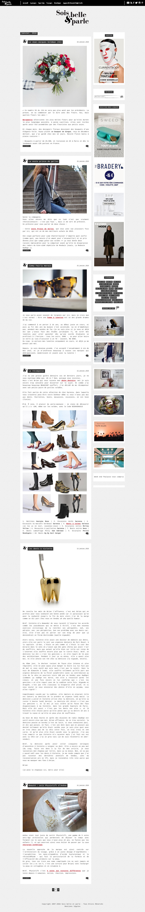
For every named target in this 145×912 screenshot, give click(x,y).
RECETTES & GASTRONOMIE (103, 300)
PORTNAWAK (113, 297)
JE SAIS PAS (118, 288)
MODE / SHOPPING (114, 295)
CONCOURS (116, 284)
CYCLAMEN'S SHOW (105, 286)
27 (87, 250)
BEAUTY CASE (101, 281)
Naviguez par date (108, 308)
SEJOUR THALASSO (117, 300)
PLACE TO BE (105, 297)
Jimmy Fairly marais (40, 266)
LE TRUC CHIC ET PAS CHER (104, 293)
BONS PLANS (117, 281)
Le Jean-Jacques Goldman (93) (45, 42)
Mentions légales (72, 906)
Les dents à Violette (40, 549)
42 (87, 146)
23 (87, 355)
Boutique (57, 3)
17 (87, 878)
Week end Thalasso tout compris (109, 477)
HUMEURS (111, 288)
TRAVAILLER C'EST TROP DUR (104, 302)
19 (87, 770)
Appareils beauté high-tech (72, 3)
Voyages (49, 3)
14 (87, 533)
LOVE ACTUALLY (117, 293)
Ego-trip (41, 3)
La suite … (27, 146)
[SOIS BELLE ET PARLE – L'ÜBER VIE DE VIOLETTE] (72, 25)
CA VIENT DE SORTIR (105, 284)
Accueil (25, 3)
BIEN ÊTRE (109, 281)
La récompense (36, 371)
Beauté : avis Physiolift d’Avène (47, 785)
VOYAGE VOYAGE (118, 302)
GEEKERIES (115, 286)
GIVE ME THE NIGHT (102, 288)
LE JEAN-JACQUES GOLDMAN (109, 290)
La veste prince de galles (43, 161)
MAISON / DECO (103, 295)
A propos (33, 3)
